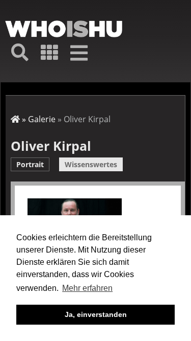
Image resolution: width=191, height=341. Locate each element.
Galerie (42, 119)
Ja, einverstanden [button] (96, 314)
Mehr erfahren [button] (87, 288)
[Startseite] (63, 28)
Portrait (30, 164)
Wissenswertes (91, 164)
